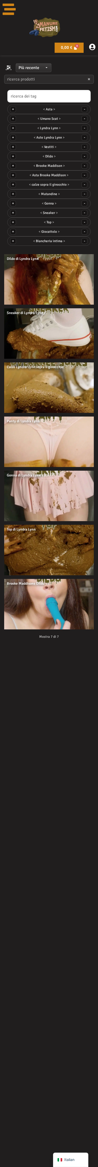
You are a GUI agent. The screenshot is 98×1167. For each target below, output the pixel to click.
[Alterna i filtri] (8, 67)
